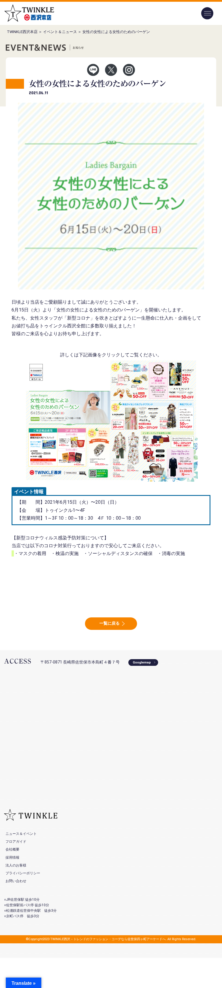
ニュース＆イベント (21, 834)
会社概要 (12, 849)
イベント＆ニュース (60, 32)
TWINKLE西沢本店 (22, 32)
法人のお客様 (15, 865)
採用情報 (12, 857)
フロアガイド (15, 842)
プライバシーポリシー (22, 873)
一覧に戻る (109, 623)
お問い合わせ (15, 881)
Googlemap (142, 662)
